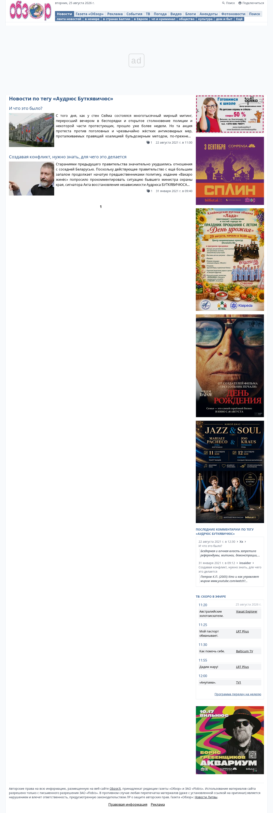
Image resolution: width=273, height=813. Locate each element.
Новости (64, 14)
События (134, 14)
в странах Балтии (116, 19)
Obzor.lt (115, 789)
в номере (92, 19)
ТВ (148, 14)
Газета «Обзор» (90, 14)
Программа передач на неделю (238, 694)
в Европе (141, 19)
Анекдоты (209, 14)
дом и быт (224, 19)
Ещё (239, 19)
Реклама (115, 14)
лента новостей (69, 19)
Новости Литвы (206, 797)
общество (187, 19)
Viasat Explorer (246, 611)
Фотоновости (233, 14)
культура (205, 19)
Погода (160, 14)
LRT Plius (242, 631)
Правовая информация (127, 804)
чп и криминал (163, 19)
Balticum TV (244, 651)
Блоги (190, 14)
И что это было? (25, 108)
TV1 (238, 682)
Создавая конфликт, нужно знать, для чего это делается (67, 157)
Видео (176, 14)
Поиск (254, 14)
